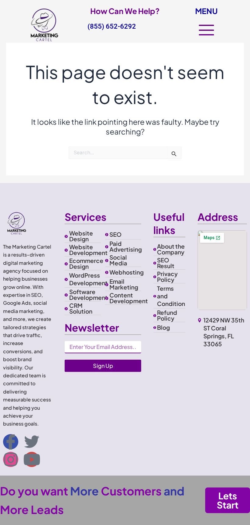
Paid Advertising (125, 246)
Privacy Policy (167, 276)
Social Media (118, 260)
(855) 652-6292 (112, 26)
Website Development (88, 249)
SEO (115, 234)
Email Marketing (123, 284)
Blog (163, 327)
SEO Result (165, 262)
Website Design (81, 236)
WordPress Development (88, 278)
